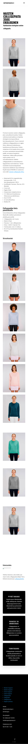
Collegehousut (7, 699)
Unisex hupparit (8, 691)
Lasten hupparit (8, 693)
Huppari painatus (8, 701)
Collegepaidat (7, 695)
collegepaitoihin (19, 579)
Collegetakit (7, 697)
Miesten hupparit (8, 688)
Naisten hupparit (8, 689)
